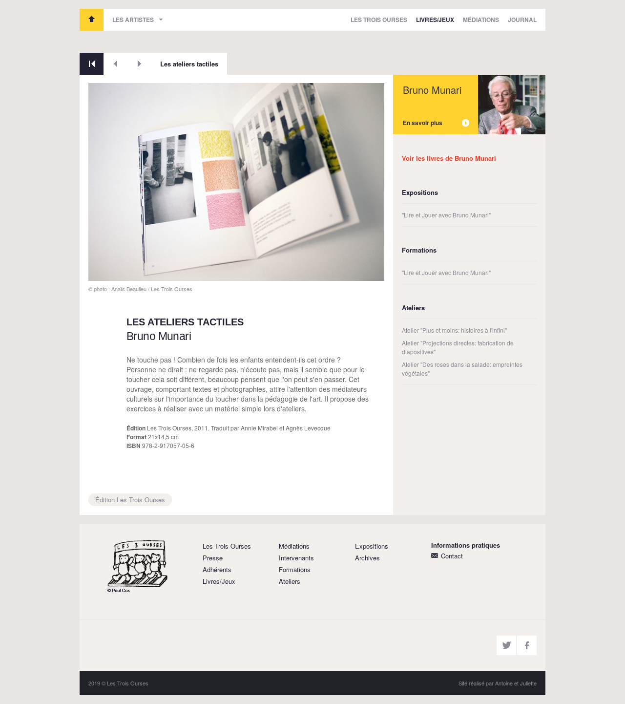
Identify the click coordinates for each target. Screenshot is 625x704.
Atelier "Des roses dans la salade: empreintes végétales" (462, 368)
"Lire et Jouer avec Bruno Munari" (446, 215)
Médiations (481, 19)
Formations (295, 569)
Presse (213, 557)
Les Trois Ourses (92, 20)
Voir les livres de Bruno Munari (449, 158)
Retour (92, 64)
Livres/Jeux (435, 19)
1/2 (100, 270)
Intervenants (296, 557)
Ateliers (289, 581)
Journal (522, 19)
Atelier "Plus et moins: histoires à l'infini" (454, 330)
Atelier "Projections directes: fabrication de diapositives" (458, 347)
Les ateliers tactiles (189, 63)
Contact (452, 555)
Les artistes (133, 19)
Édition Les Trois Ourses (130, 499)
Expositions (371, 546)
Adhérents (217, 569)
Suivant (139, 64)
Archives (367, 557)
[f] (527, 645)
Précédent (115, 64)
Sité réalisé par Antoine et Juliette (497, 683)
